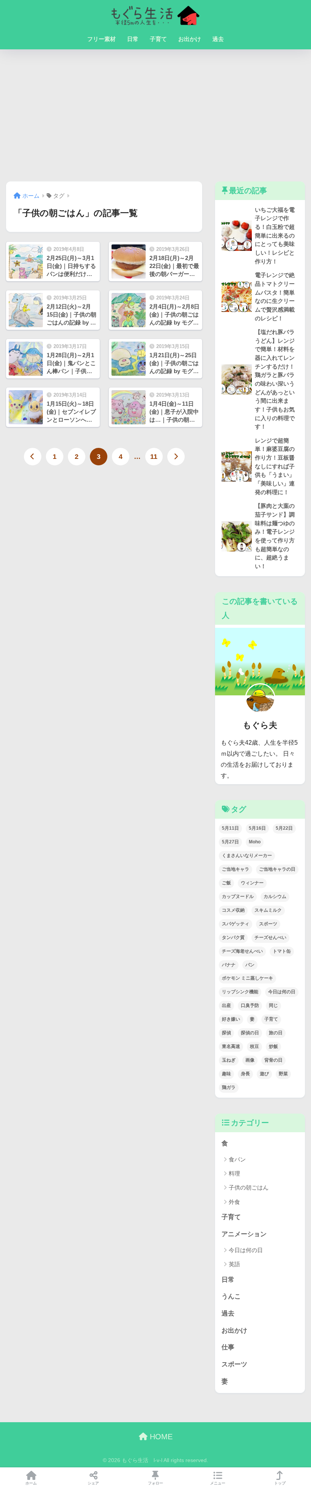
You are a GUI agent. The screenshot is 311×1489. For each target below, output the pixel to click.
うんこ (231, 1296)
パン (249, 964)
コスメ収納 (233, 910)
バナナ (229, 964)
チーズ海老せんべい (242, 951)
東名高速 (231, 1046)
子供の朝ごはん (249, 1187)
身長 (245, 1073)
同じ (273, 1005)
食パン (237, 1159)
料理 (234, 1173)
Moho (255, 842)
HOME (160, 1436)
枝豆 (254, 1046)
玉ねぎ (229, 1060)
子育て (158, 39)
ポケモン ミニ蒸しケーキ (247, 978)
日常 (132, 39)
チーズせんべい (270, 937)
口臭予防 (250, 1005)
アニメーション (244, 1234)
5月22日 (284, 828)
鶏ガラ (229, 1087)
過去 (218, 39)
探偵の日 (250, 1032)
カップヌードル (238, 896)
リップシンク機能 (240, 991)
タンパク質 (233, 937)
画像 (249, 1060)
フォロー (155, 1483)
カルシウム (275, 896)
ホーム (31, 1483)
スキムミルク (268, 910)
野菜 (283, 1073)
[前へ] (32, 456)
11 (153, 456)
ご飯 (226, 883)
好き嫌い (231, 1019)
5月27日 (230, 842)
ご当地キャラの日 (277, 869)
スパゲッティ (235, 923)
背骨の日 (273, 1060)
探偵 (226, 1032)
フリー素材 (101, 39)
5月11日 (230, 828)
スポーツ (268, 923)
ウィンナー (252, 883)
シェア (93, 1483)
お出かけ (189, 39)
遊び (264, 1073)
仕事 (227, 1347)
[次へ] (176, 456)
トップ (280, 1483)
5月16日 (257, 828)
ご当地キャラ (235, 869)
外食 (234, 1202)
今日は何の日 (281, 991)
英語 (234, 1264)
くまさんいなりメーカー (247, 855)
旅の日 (276, 1032)
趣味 (226, 1073)
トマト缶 (282, 951)
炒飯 (273, 1046)
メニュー (217, 1483)
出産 (226, 1005)
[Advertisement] (155, 115)
